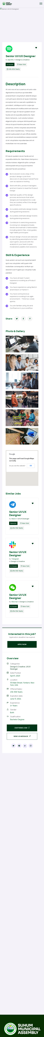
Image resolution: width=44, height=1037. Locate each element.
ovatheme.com (21, 728)
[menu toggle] (40, 3)
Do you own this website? (17, 466)
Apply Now (22, 644)
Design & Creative (23, 60)
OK (31, 466)
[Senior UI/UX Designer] (16, 318)
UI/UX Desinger (23, 518)
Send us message (21, 736)
